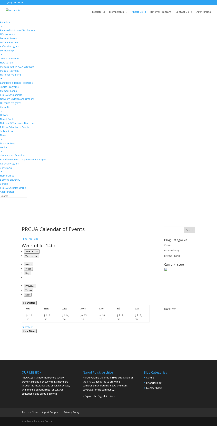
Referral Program (160, 12)
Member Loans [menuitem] (8, 38)
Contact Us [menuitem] (6, 169)
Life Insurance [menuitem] (7, 34)
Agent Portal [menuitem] (7, 191)
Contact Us (182, 12)
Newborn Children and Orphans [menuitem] (17, 98)
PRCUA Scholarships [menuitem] (11, 94)
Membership (116, 12)
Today (28, 290)
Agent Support (51, 412)
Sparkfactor (44, 421)
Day (27, 273)
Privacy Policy (72, 412)
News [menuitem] (3, 137)
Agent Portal (204, 12)
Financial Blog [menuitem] (7, 143)
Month (28, 264)
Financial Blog (171, 250)
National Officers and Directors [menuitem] (17, 123)
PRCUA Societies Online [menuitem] (13, 187)
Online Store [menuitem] (7, 131)
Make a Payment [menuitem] (9, 42)
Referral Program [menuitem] (9, 46)
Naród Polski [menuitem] (7, 119)
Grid (31, 251)
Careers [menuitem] (4, 183)
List (31, 255)
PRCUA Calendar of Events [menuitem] (14, 127)
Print (27, 327)
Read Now (170, 308)
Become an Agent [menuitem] (10, 179)
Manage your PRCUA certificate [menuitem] (17, 66)
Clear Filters (29, 302)
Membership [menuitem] (7, 52)
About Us (137, 12)
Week (28, 268)
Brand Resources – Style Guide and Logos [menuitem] (23, 159)
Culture (168, 245)
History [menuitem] (4, 115)
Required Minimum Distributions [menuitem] (17, 30)
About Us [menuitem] (5, 109)
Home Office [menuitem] (7, 175)
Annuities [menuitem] (5, 24)
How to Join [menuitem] (6, 62)
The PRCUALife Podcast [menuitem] (13, 155)
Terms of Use (30, 412)
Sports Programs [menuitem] (9, 86)
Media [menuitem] (3, 149)
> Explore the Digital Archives (99, 396)
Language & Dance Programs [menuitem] (16, 82)
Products (96, 12)
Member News (172, 255)
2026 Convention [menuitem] (9, 58)
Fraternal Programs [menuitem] (10, 76)
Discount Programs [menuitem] (10, 103)
